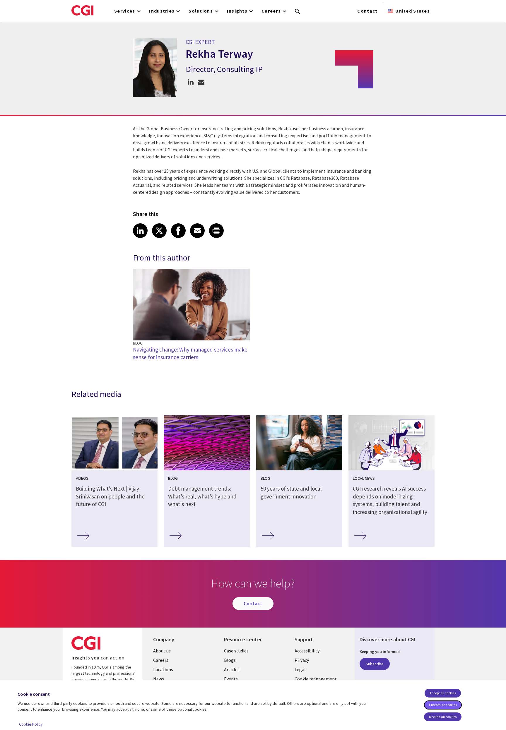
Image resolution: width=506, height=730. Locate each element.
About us (162, 651)
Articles (232, 669)
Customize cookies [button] (443, 704)
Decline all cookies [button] (443, 716)
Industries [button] (162, 11)
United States (412, 11)
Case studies (236, 651)
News (158, 679)
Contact (367, 11)
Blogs (230, 660)
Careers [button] (271, 11)
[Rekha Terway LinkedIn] (191, 82)
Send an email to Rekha (201, 82)
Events (231, 679)
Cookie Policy (31, 724)
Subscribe (375, 663)
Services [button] (124, 11)
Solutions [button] (201, 11)
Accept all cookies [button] (443, 693)
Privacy (302, 660)
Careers (160, 660)
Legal (300, 669)
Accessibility (307, 651)
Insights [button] (237, 11)
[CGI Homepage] (82, 10)
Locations (163, 669)
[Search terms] (297, 11)
